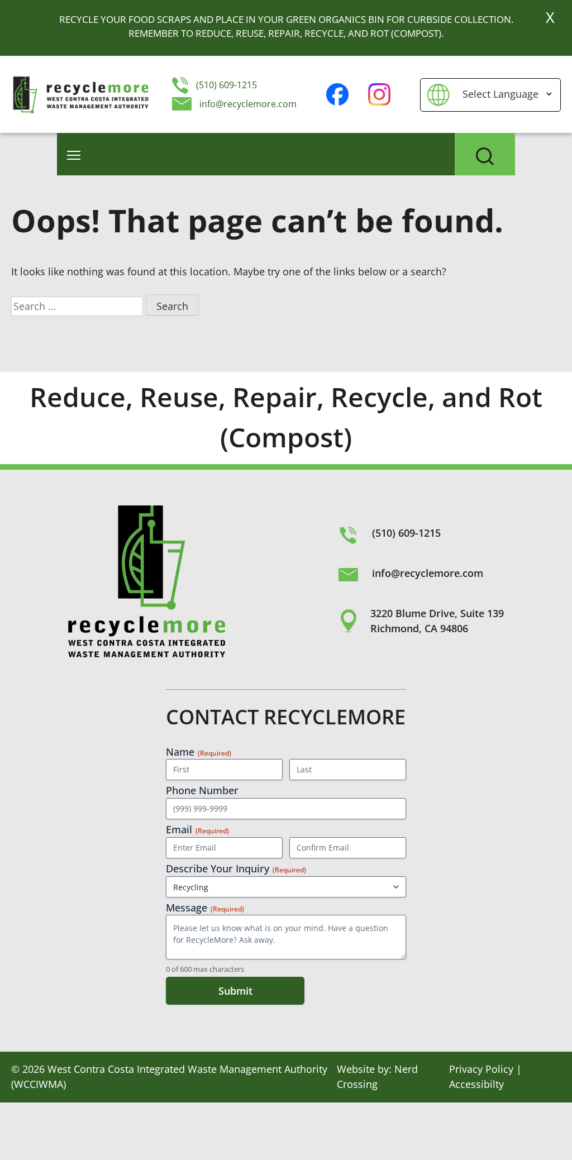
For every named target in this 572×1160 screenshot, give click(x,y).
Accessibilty (476, 1084)
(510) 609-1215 (225, 85)
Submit (235, 990)
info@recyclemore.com (248, 104)
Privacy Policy (481, 1069)
